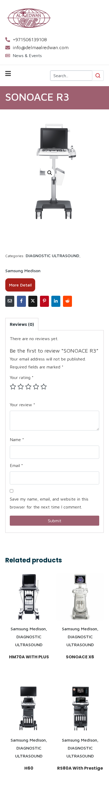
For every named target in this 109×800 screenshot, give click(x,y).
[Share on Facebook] (21, 301)
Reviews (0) (22, 324)
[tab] (21, 324)
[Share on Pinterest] (44, 301)
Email (16, 465)
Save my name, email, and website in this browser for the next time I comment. (49, 503)
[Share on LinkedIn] (55, 301)
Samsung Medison (22, 270)
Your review (22, 404)
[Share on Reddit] (67, 301)
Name (17, 439)
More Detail (20, 285)
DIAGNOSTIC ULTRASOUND (52, 255)
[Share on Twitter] (32, 301)
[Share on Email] (9, 301)
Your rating (22, 377)
